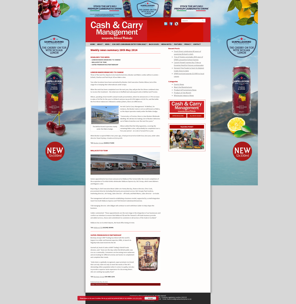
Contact (197, 44)
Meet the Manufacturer (183, 87)
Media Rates (166, 44)
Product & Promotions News (185, 90)
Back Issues (154, 44)
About (100, 44)
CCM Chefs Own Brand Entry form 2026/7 (129, 44)
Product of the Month (182, 93)
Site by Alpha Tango (148, 301)
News (107, 44)
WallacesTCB (98, 227)
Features (178, 44)
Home (92, 44)
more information (137, 298)
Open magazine (178, 116)
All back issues (195, 116)
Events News (179, 84)
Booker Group (98, 143)
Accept (150, 298)
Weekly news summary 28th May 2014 (114, 50)
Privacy (187, 44)
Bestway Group (99, 277)
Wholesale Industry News (184, 95)
